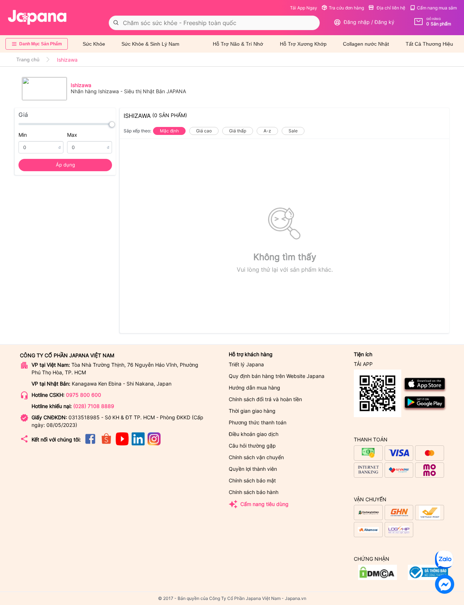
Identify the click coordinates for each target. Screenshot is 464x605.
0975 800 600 (83, 395)
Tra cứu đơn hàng (346, 8)
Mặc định (169, 130)
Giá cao (204, 130)
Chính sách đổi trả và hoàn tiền (265, 399)
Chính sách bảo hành (253, 492)
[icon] (90, 443)
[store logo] (37, 17)
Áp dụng (65, 165)
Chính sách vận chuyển (256, 457)
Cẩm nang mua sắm (437, 8)
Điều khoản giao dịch (253, 434)
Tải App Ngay (303, 8)
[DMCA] (428, 578)
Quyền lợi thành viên (253, 469)
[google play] (425, 410)
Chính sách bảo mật (252, 480)
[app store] (425, 391)
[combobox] (214, 23)
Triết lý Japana (246, 364)
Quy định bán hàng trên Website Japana (276, 376)
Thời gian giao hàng (252, 411)
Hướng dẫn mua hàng (254, 387)
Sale (293, 130)
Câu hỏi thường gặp (252, 446)
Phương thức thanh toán (257, 422)
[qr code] (377, 394)
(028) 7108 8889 (93, 406)
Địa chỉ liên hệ (390, 8)
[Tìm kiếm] (116, 23)
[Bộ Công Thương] (377, 578)
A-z (267, 130)
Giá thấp (237, 130)
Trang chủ (28, 59)
